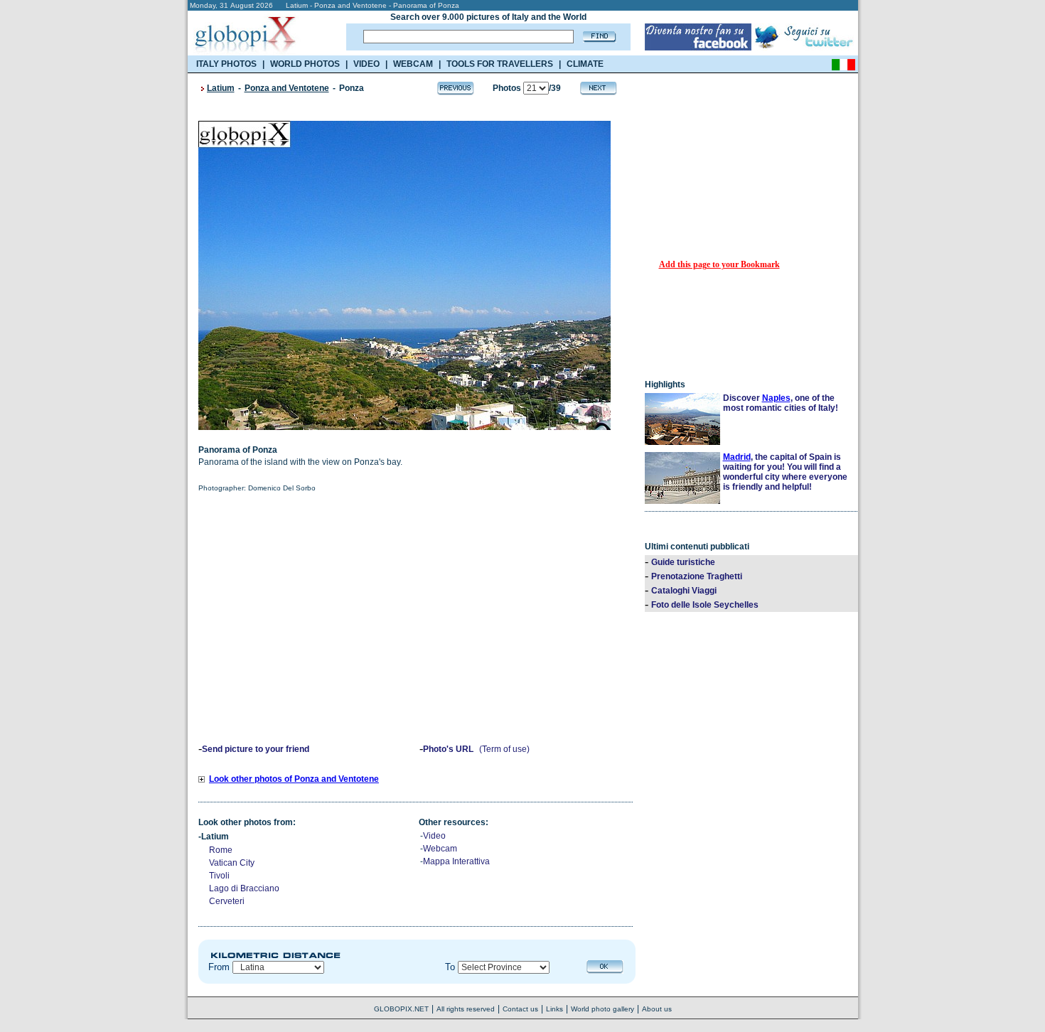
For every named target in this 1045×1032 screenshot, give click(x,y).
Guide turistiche (683, 562)
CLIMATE (585, 64)
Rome (220, 850)
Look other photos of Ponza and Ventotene (294, 779)
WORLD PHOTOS (305, 64)
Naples (776, 398)
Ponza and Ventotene (287, 88)
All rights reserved (465, 1009)
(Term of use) (504, 749)
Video (434, 836)
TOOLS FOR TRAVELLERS (499, 64)
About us (657, 1009)
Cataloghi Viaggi (684, 591)
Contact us (520, 1009)
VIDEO (366, 64)
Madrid (737, 457)
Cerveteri (227, 901)
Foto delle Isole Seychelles (705, 605)
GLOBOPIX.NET (401, 1009)
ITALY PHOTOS (226, 64)
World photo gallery (602, 1009)
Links (554, 1009)
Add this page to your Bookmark (719, 264)
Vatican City (231, 863)
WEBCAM (413, 64)
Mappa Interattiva (456, 861)
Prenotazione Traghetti (696, 576)
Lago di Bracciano (244, 888)
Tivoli (219, 876)
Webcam (440, 849)
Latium (221, 88)
